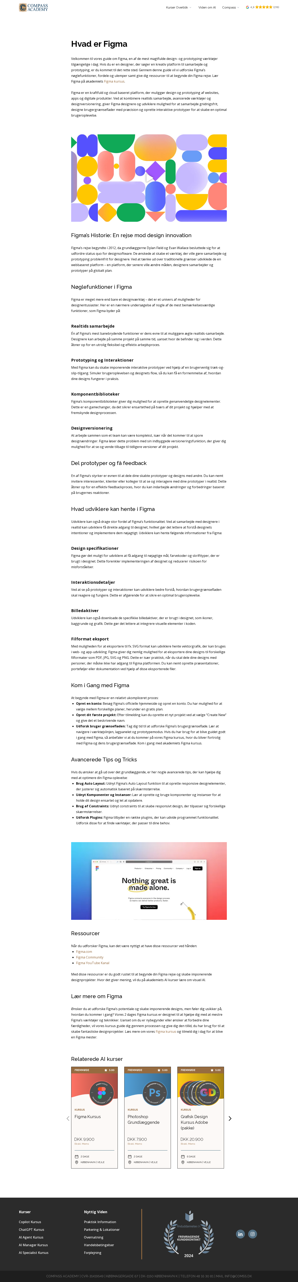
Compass (229, 7)
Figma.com (84, 951)
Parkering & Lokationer (102, 1229)
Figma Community (89, 957)
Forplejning (92, 1252)
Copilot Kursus (30, 1222)
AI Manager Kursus (33, 1245)
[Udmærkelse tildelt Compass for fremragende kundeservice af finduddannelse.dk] (189, 1234)
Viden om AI (207, 7)
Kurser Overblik (177, 7)
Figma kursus (114, 81)
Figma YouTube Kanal (92, 963)
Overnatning (93, 1237)
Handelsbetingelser (99, 1245)
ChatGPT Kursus (31, 1229)
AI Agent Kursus (31, 1237)
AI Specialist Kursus (33, 1252)
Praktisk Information (100, 1222)
